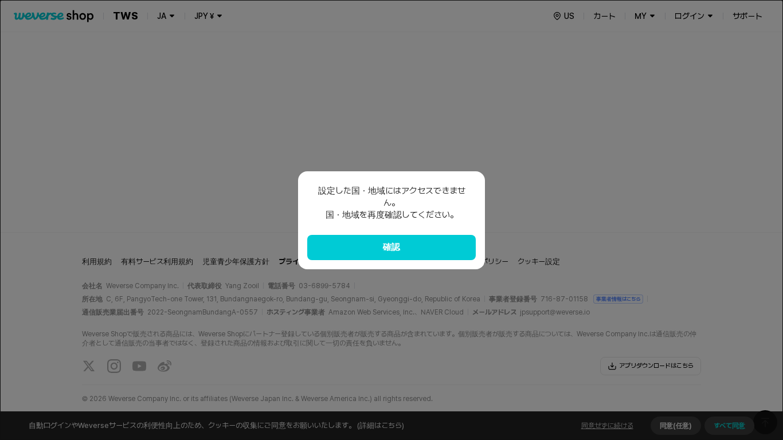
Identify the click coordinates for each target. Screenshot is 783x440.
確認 (391, 247)
